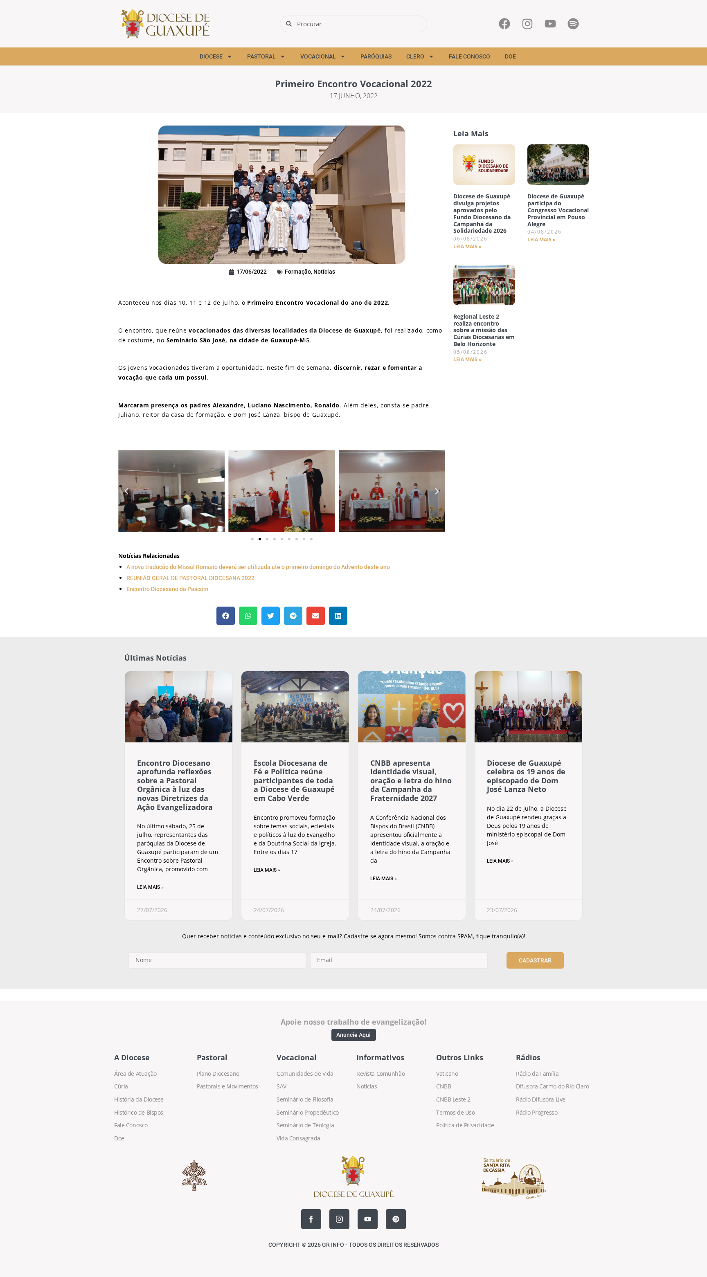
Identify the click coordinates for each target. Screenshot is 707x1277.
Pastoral (261, 56)
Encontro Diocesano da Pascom (167, 589)
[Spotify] (396, 1219)
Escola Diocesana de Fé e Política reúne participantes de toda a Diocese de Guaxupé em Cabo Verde (294, 780)
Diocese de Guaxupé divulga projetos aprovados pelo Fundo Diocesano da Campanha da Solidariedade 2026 (482, 213)
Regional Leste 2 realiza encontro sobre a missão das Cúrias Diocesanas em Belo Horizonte (484, 330)
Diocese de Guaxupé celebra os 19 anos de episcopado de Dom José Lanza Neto (526, 776)
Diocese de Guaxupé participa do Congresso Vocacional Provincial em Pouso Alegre (558, 209)
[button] (126, 491)
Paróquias (376, 56)
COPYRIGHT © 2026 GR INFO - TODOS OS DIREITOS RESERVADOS (353, 1244)
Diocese (211, 56)
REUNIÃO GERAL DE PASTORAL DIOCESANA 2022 (190, 578)
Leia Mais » (467, 246)
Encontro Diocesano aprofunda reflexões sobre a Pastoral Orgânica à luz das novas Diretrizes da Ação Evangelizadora (175, 785)
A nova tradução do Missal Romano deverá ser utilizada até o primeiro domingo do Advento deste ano (258, 567)
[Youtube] (368, 1219)
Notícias (324, 271)
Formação (298, 271)
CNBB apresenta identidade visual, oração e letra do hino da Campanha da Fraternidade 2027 (411, 780)
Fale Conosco (469, 56)
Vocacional (318, 56)
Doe (510, 56)
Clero (415, 56)
